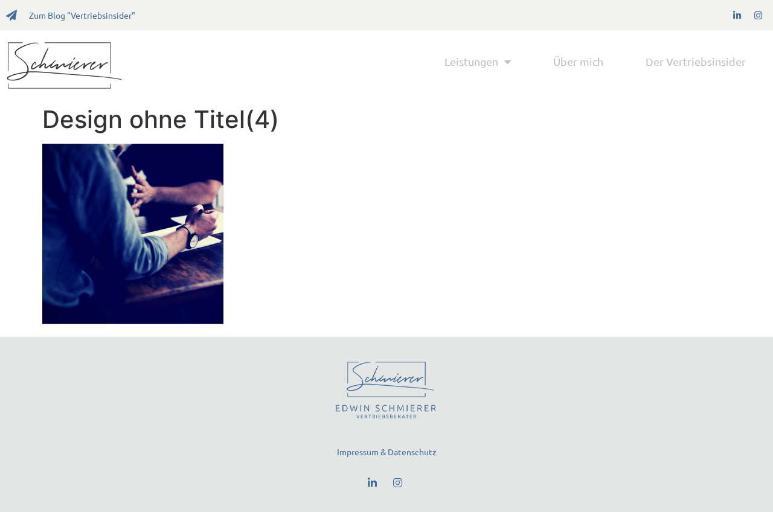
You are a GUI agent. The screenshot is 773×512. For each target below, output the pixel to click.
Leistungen (471, 61)
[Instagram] (758, 15)
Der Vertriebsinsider (696, 61)
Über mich (578, 61)
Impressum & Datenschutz (387, 451)
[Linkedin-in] (737, 15)
